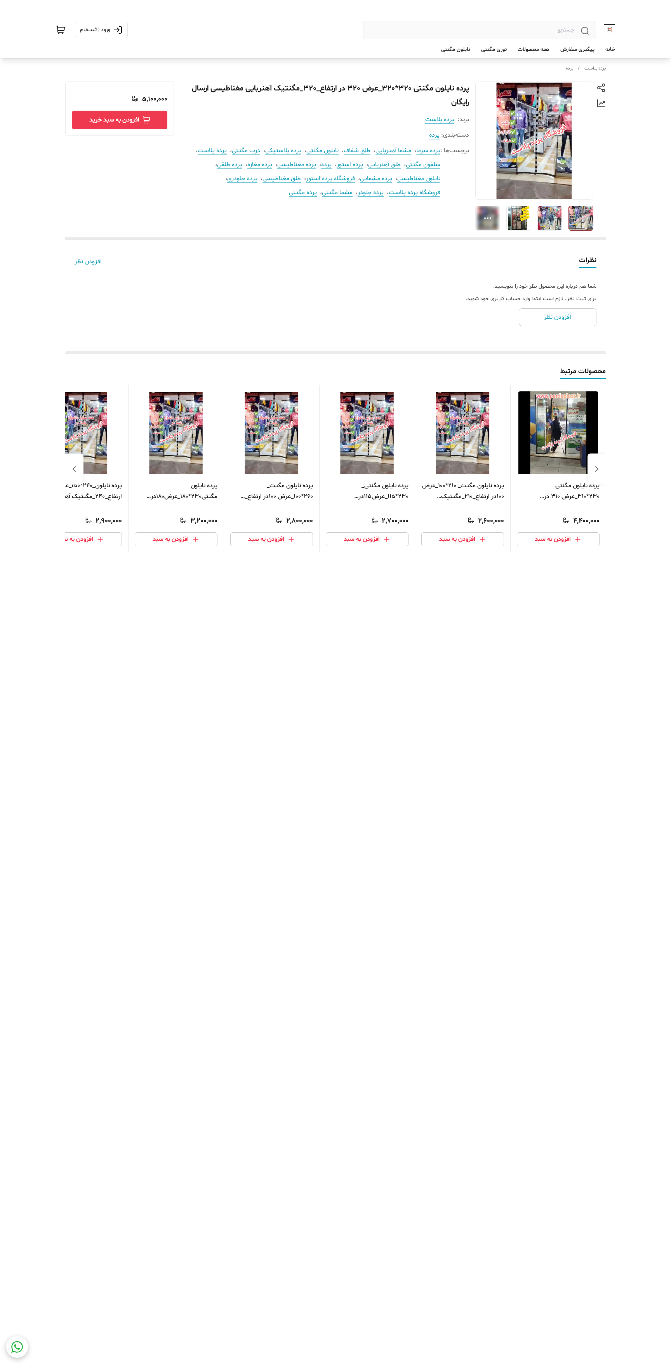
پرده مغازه (259, 164)
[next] (74, 469)
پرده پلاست (595, 68)
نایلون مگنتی (322, 150)
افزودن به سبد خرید (114, 120)
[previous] (597, 469)
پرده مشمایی (376, 178)
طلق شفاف (357, 150)
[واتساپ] (17, 1347)
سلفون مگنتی (423, 164)
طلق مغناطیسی (281, 178)
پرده (569, 68)
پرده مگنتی (303, 192)
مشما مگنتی (337, 192)
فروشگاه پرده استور (330, 178)
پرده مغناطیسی (296, 164)
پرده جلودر (371, 192)
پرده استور (350, 164)
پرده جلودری (242, 178)
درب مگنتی (246, 150)
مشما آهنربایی (393, 150)
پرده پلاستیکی (283, 150)
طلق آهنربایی (384, 164)
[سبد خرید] (60, 30)
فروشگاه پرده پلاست (414, 192)
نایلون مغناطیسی (418, 178)
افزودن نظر (88, 261)
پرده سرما (428, 150)
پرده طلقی (229, 164)
